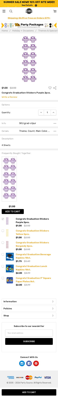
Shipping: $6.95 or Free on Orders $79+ (29, 18)
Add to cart (12, 211)
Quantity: (6, 112)
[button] (29, 25)
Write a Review (9, 97)
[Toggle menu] (4, 11)
